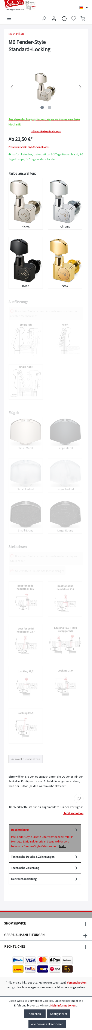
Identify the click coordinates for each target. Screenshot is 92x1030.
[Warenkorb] (83, 18)
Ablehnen (35, 1014)
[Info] (64, 18)
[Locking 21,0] (65, 683)
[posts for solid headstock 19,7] (26, 599)
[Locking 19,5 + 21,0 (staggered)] (65, 641)
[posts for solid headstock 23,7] (26, 641)
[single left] (26, 339)
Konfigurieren (59, 1014)
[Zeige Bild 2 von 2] (49, 107)
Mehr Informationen (63, 1005)
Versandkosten (76, 982)
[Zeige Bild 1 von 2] (42, 107)
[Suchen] (44, 18)
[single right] (26, 382)
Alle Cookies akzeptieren (47, 1024)
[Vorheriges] (12, 87)
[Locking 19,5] (26, 683)
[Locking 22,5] (26, 726)
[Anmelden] (54, 18)
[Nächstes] (80, 87)
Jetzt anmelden (73, 813)
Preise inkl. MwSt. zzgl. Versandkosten (29, 147)
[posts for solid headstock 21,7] (65, 599)
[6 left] (65, 339)
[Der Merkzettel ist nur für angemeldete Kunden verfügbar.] (73, 18)
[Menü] (9, 18)
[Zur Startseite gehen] (23, 5)
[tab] (45, 837)
